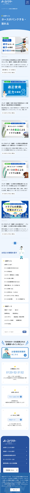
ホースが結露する (20, 299)
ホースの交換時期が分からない (12, 282)
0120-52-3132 (11, 42)
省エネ (16, 310)
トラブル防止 (7, 323)
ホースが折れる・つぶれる (11, 292)
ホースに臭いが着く (9, 278)
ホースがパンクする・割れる (11, 295)
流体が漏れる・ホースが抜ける (12, 285)
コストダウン (7, 317)
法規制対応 (19, 320)
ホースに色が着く (8, 299)
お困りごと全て (8, 264)
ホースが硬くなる (8, 288)
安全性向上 (15, 313)
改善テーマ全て (8, 310)
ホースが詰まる (8, 271)
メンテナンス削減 (8, 320)
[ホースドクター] (6, 2)
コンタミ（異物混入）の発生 (11, 275)
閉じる (15, 490)
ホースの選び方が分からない (11, 268)
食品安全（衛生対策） (19, 317)
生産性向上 (7, 313)
